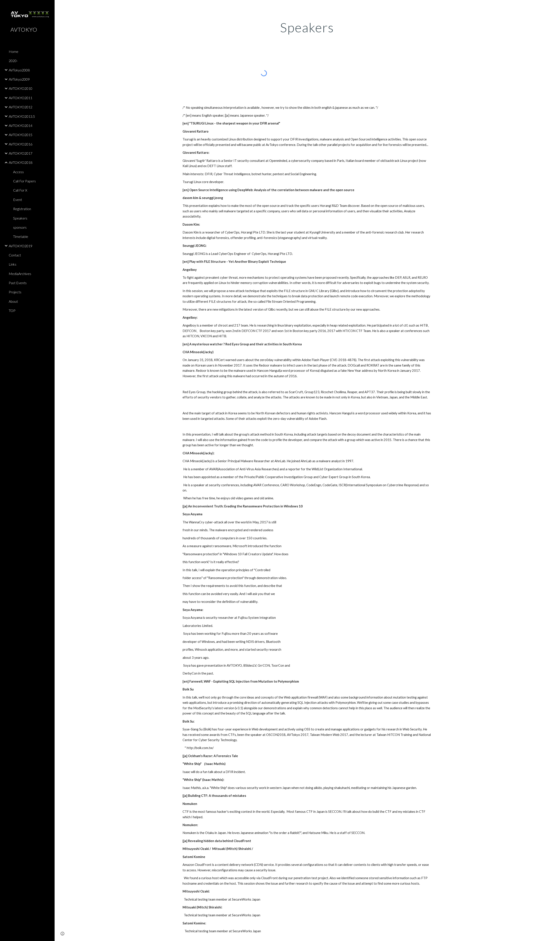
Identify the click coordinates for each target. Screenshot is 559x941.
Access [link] (18, 172)
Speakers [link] (20, 218)
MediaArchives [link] (20, 274)
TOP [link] (12, 310)
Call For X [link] (20, 190)
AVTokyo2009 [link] (19, 79)
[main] (307, 27)
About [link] (13, 301)
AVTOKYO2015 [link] (20, 135)
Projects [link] (15, 292)
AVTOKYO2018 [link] (20, 162)
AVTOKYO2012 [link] (20, 107)
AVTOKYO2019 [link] (20, 246)
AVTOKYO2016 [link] (20, 144)
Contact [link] (15, 255)
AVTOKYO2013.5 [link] (22, 116)
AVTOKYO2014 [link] (20, 125)
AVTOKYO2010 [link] (20, 88)
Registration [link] (22, 209)
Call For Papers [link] (24, 181)
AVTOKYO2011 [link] (20, 98)
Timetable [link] (20, 236)
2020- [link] (13, 61)
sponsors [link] (20, 227)
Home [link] (13, 51)
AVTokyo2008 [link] (19, 70)
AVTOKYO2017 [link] (20, 153)
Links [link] (12, 264)
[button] (554, 6)
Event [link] (17, 199)
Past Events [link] (18, 283)
